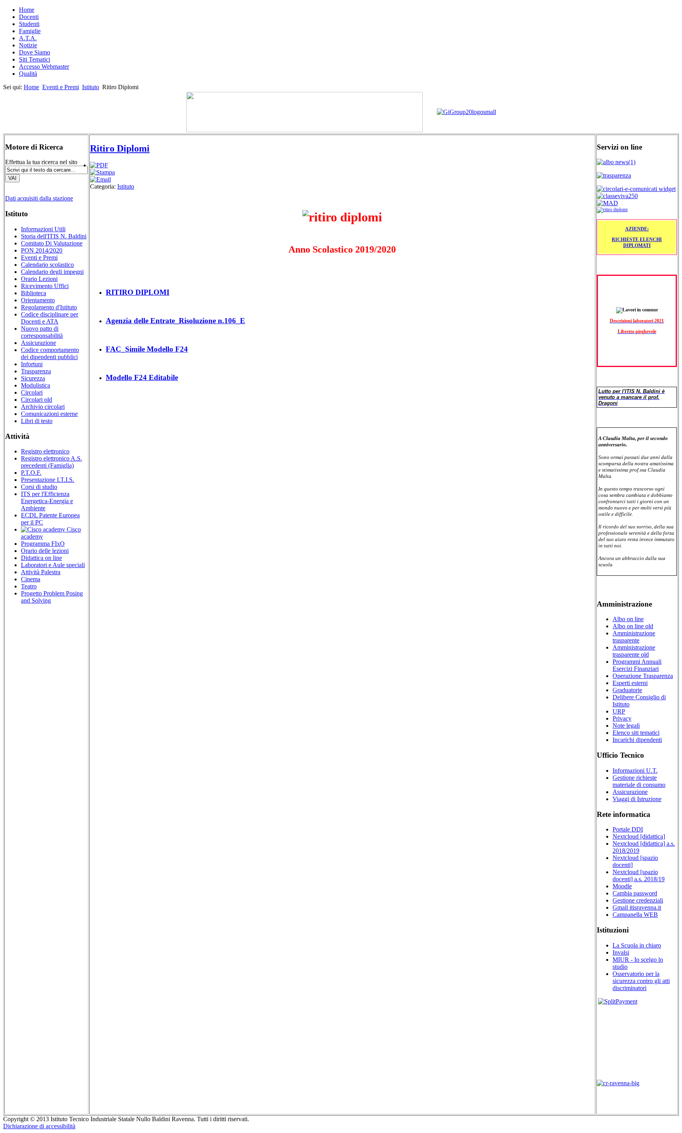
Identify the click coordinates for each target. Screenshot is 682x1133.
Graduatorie (627, 690)
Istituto (90, 87)
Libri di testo (36, 421)
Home (26, 9)
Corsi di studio (39, 486)
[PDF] (99, 165)
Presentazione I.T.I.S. (47, 479)
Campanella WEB (635, 914)
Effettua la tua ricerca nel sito (41, 162)
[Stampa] (102, 172)
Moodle (622, 886)
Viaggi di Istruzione (637, 799)
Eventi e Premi (60, 87)
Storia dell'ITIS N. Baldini (53, 236)
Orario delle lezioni (45, 550)
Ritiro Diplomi (120, 148)
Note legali (626, 725)
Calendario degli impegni (52, 271)
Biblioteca (33, 293)
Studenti (29, 24)
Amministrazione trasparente (634, 637)
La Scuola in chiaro (637, 945)
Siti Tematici (34, 59)
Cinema (30, 579)
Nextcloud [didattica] (639, 836)
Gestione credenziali (638, 900)
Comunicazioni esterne (49, 413)
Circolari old (36, 399)
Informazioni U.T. (635, 770)
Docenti (29, 16)
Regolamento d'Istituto (49, 307)
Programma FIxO (43, 543)
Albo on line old (633, 626)
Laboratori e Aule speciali (53, 565)
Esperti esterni (630, 683)
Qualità (28, 73)
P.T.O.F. (31, 472)
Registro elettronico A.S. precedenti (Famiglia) (51, 462)
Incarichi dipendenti (637, 739)
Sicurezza (33, 378)
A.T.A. (28, 38)
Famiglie (30, 31)
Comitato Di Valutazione (51, 243)
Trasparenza (36, 371)
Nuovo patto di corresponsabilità (42, 332)
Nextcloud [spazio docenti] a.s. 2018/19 (639, 875)
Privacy (622, 718)
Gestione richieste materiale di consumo (639, 781)
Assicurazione (38, 342)
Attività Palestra (40, 572)
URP (619, 711)
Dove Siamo (34, 52)
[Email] (100, 179)
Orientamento (38, 300)
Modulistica (35, 385)
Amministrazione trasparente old (634, 651)
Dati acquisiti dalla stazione (39, 198)
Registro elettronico (45, 451)
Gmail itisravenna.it (637, 907)
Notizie (28, 45)
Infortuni (32, 364)
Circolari (32, 392)
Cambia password (635, 893)
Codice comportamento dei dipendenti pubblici (50, 353)
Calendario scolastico (47, 264)
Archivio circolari (43, 406)
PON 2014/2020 (41, 250)
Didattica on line (41, 557)
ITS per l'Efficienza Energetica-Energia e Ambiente (47, 501)
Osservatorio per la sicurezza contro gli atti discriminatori (641, 980)
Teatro (29, 586)
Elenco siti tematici (636, 732)
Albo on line (628, 619)
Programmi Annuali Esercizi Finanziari (637, 665)
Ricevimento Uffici (45, 286)
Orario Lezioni (39, 278)
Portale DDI (628, 829)
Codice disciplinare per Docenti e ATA (49, 318)
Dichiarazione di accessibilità (39, 1126)
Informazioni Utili (43, 229)
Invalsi (621, 952)
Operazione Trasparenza (643, 675)
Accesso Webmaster (44, 66)
